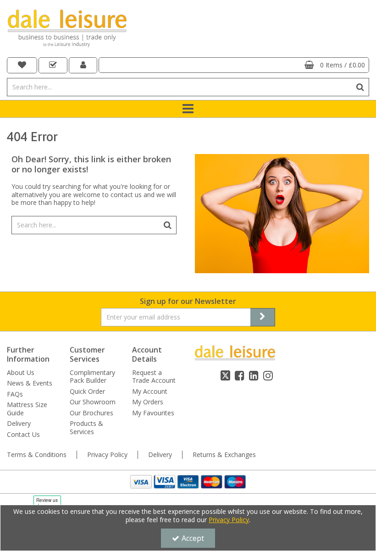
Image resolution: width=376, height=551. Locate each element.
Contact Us (23, 434)
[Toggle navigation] (188, 109)
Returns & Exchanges (224, 455)
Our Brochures (91, 413)
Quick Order (87, 391)
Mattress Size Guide (27, 409)
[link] (225, 375)
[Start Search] (360, 87)
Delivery (19, 423)
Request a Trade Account (154, 377)
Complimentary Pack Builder (92, 377)
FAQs (15, 394)
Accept (193, 538)
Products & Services (86, 427)
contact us (126, 194)
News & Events (29, 383)
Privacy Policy (107, 455)
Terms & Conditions (36, 455)
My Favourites (153, 413)
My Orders (147, 402)
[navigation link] (22, 65)
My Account (149, 391)
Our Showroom (93, 402)
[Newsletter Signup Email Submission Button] (262, 317)
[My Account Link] (83, 65)
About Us (20, 373)
